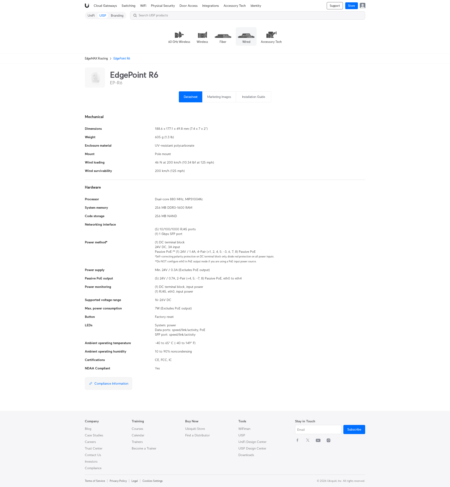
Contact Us (93, 455)
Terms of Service (95, 480)
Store (351, 5)
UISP (241, 435)
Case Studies (94, 435)
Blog (88, 429)
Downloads (246, 455)
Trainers (137, 442)
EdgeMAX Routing (96, 58)
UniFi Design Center (252, 442)
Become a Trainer (144, 448)
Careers (90, 442)
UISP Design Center (252, 448)
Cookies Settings (152, 480)
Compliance (93, 468)
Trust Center (93, 448)
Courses (137, 429)
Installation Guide (253, 97)
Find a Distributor (197, 435)
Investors (91, 461)
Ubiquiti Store (195, 429)
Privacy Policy (118, 480)
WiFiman (244, 429)
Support (335, 5)
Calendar (138, 435)
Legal (134, 480)
